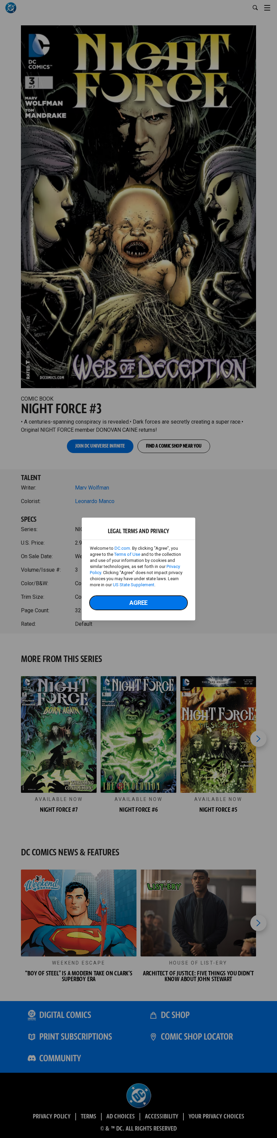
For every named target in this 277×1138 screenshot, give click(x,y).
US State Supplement (133, 584)
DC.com (122, 548)
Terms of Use (127, 554)
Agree (138, 602)
